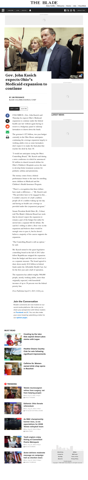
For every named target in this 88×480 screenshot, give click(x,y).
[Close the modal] (66, 5)
